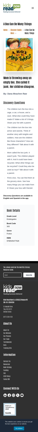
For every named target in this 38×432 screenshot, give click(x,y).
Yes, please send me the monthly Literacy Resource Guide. (16, 268)
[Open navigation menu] (32, 8)
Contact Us (6, 361)
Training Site (7, 348)
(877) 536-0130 (8, 317)
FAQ (4, 373)
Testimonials (7, 342)
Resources (6, 364)
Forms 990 (6, 379)
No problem (19, 428)
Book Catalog (7, 367)
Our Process (7, 336)
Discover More (14, 31)
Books (19, 29)
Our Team (6, 339)
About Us (6, 330)
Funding (5, 370)
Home (5, 29)
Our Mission (7, 333)
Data (4, 345)
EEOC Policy (6, 376)
